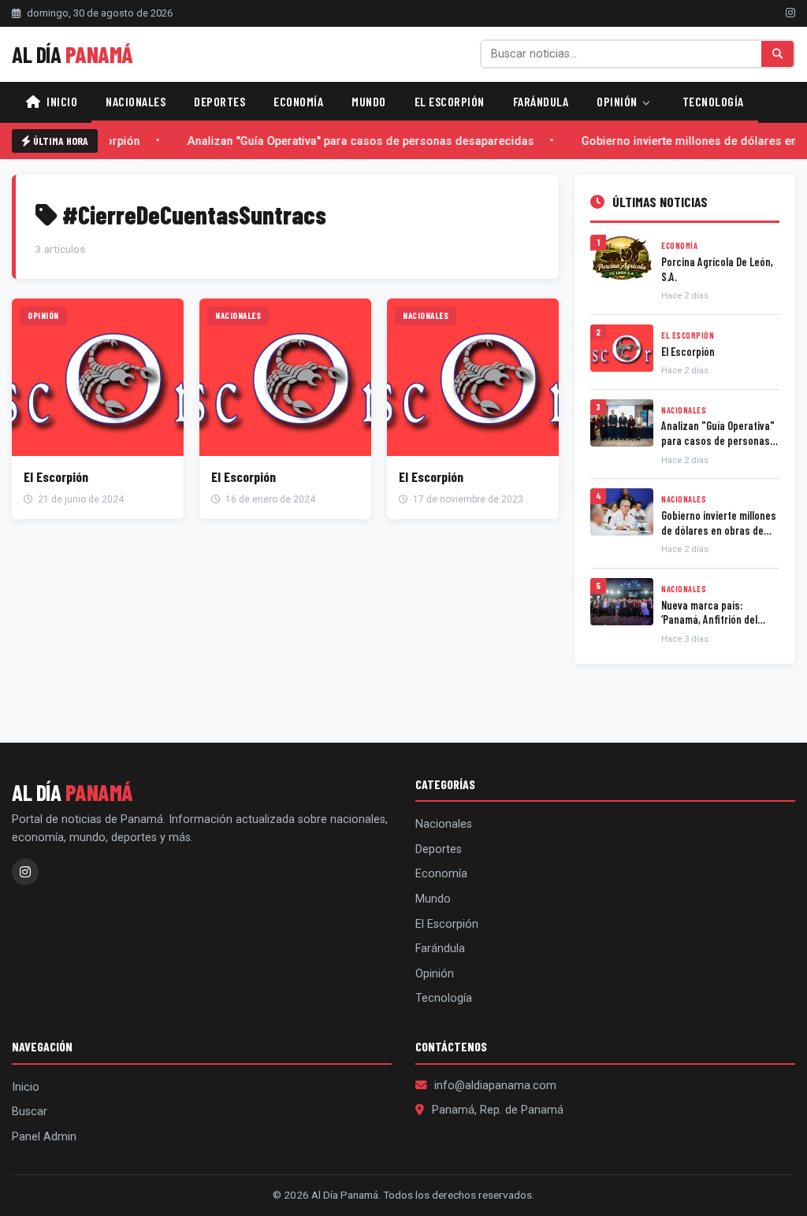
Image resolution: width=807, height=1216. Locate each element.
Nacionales (135, 101)
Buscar (29, 1111)
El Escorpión (450, 101)
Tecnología (713, 101)
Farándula (541, 101)
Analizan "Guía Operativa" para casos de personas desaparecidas (357, 141)
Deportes (219, 101)
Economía (298, 101)
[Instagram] (790, 12)
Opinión (618, 101)
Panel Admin (44, 1137)
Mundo (368, 101)
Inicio (61, 101)
